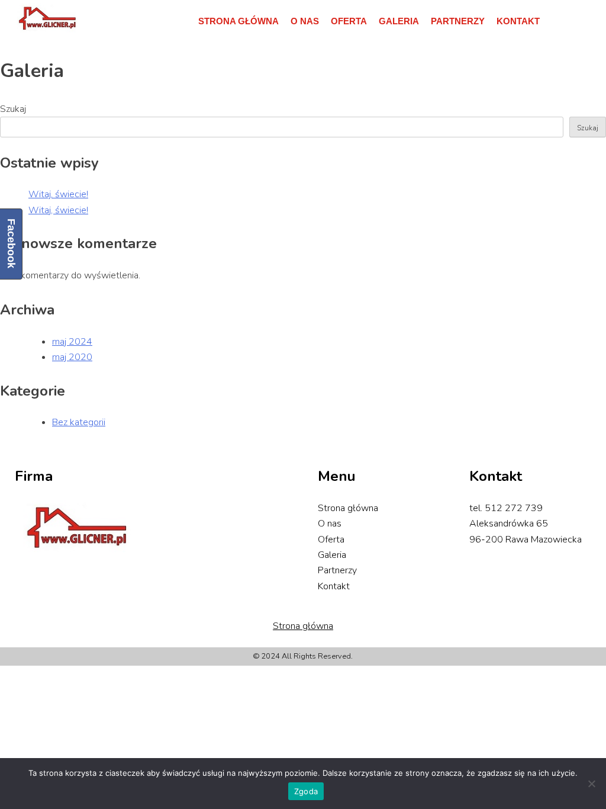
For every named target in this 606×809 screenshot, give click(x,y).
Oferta (349, 21)
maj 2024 (72, 341)
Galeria (399, 21)
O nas (305, 21)
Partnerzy (458, 21)
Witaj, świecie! (58, 194)
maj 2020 (72, 357)
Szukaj (587, 128)
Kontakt (518, 21)
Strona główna (238, 21)
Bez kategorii (78, 422)
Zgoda (306, 791)
